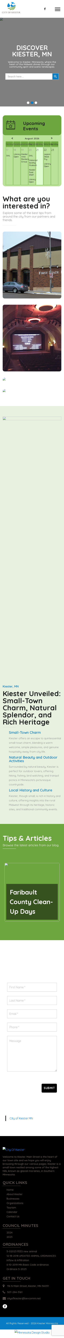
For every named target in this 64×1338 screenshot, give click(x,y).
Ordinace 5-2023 (16, 1269)
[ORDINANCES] (32, 391)
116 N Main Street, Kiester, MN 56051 (28, 1286)
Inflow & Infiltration (18, 1260)
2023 (9, 1237)
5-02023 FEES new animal (22, 1251)
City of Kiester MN (21, 1118)
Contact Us (13, 1216)
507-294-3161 (14, 1292)
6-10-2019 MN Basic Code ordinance (28, 1264)
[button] (28, 103)
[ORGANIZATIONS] (32, 380)
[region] (32, 62)
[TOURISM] (32, 338)
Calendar (12, 1212)
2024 (9, 1232)
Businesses (13, 1198)
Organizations (15, 1203)
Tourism (11, 1207)
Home (10, 1190)
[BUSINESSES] (32, 265)
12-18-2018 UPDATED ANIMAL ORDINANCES (31, 1256)
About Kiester (15, 1194)
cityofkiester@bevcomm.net (24, 1298)
